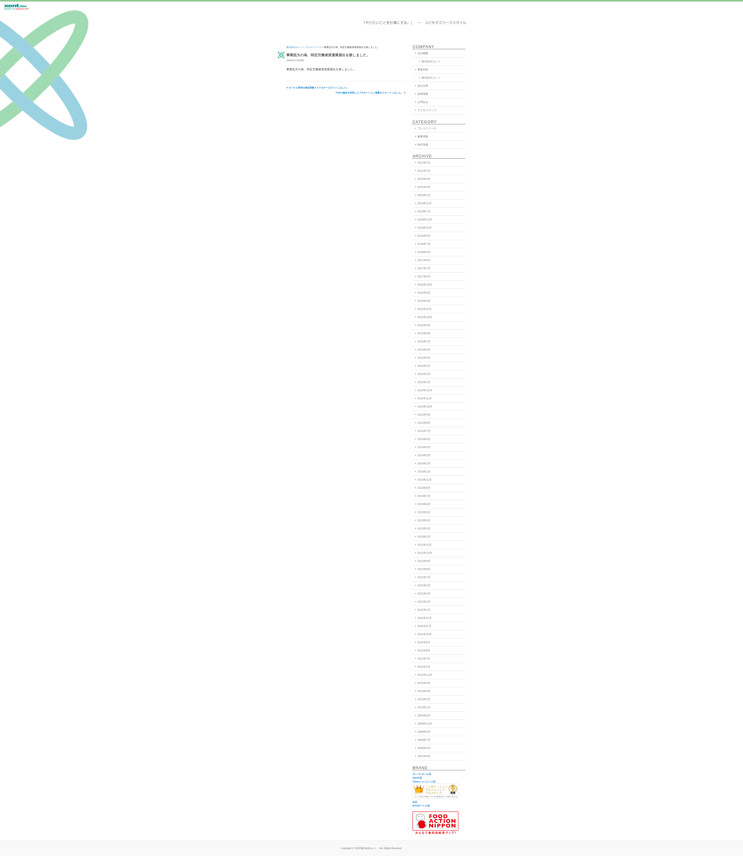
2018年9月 (424, 235)
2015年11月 (424, 308)
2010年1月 (424, 707)
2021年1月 (424, 170)
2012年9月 (424, 561)
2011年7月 (423, 658)
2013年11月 (424, 479)
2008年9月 (424, 731)
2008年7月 (424, 739)
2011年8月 (423, 650)
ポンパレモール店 (422, 774)
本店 (415, 802)
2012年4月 (424, 593)
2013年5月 (424, 512)
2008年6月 (424, 748)
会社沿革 (422, 85)
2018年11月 (424, 227)
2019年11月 (424, 203)
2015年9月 (424, 325)
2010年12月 (424, 674)
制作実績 (422, 144)
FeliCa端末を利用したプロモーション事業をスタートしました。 (369, 92)
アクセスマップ (426, 110)
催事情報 (422, 136)
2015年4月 (424, 365)
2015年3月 (424, 374)
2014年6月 (424, 439)
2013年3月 (424, 528)
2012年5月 (424, 585)
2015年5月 (424, 357)
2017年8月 (424, 260)
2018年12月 (424, 219)
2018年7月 (424, 243)
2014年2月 (424, 463)
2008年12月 (424, 723)
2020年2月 (424, 195)
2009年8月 (424, 715)
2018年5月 (424, 252)
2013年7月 (424, 495)
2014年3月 (424, 455)
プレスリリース (313, 47)
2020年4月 (424, 187)
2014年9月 (424, 414)
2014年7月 (424, 430)
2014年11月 (424, 398)
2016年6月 (424, 292)
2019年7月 (424, 211)
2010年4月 (424, 691)
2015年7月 (424, 341)
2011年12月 (424, 617)
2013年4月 (424, 520)
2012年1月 (424, 609)
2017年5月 (424, 276)
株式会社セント (294, 47)
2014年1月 (424, 471)
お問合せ (422, 102)
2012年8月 (424, 569)
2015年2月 (424, 382)
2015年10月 (424, 317)
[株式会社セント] (23, 6)
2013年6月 (424, 504)
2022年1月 (424, 162)
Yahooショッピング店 (424, 781)
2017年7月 (424, 268)
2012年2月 (424, 601)
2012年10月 (424, 552)
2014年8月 (424, 422)
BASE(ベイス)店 (421, 805)
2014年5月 (424, 447)
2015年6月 (424, 349)
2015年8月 (424, 333)
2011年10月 (424, 634)
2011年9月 (423, 642)
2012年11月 (424, 544)
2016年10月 (424, 284)
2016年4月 (424, 300)
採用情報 (422, 93)
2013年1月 (424, 536)
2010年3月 (424, 699)
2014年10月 (424, 406)
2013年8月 (424, 487)
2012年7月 (424, 577)
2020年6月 (424, 178)
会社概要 (422, 53)
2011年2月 (423, 666)
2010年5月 (424, 682)
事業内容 (422, 69)
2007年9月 (424, 756)
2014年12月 (424, 390)
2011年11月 (424, 626)
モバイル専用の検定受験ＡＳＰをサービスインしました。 (319, 87)
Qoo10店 (417, 777)
